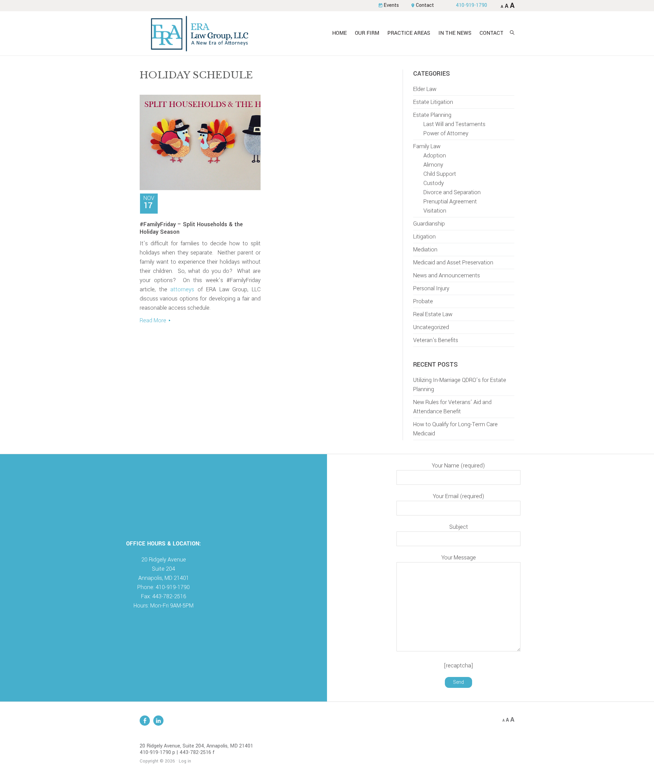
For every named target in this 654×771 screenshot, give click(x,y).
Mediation (425, 249)
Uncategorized (431, 327)
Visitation (434, 211)
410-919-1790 (471, 5)
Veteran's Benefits (435, 340)
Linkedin (158, 720)
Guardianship (429, 224)
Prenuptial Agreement (450, 201)
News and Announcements (446, 275)
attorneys (182, 289)
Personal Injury (431, 288)
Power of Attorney (445, 133)
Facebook (145, 720)
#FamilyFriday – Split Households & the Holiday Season (191, 228)
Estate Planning (432, 115)
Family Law (426, 146)
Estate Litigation (433, 102)
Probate (423, 301)
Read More (153, 320)
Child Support (439, 174)
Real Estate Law (432, 314)
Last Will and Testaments (454, 124)
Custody (433, 183)
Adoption (434, 155)
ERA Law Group (199, 33)
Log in (185, 761)
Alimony (433, 165)
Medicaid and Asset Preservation (453, 262)
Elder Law (424, 89)
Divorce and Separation (452, 192)
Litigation (424, 237)
